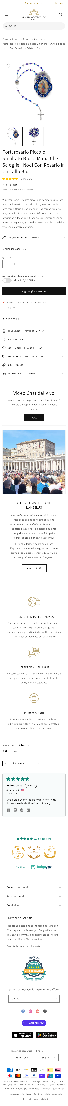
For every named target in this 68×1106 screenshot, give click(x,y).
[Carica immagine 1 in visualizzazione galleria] (13, 136)
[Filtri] (5, 763)
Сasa (5, 39)
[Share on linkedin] (28, 810)
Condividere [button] (12, 318)
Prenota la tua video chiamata (23, 946)
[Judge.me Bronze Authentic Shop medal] (34, 852)
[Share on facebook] (8, 810)
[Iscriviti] (55, 999)
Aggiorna (10, 307)
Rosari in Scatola (32, 39)
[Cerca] (6, 26)
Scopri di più (34, 568)
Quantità (6, 257)
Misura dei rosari (11, 249)
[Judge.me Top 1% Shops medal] (49, 852)
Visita (34, 417)
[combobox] (34, 26)
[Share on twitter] (15, 810)
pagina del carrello (47, 548)
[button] (6, 14)
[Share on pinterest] (22, 810)
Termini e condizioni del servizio (48, 1094)
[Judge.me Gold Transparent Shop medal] (18, 852)
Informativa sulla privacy (20, 1094)
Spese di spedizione (10, 189)
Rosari (15, 39)
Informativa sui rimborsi (53, 1089)
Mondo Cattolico (18, 1081)
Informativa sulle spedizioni (35, 1099)
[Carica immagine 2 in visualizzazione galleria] (34, 136)
